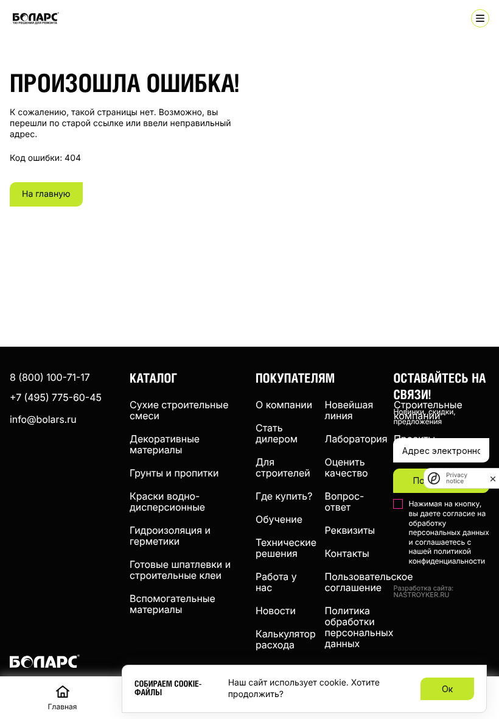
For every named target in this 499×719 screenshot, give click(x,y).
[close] (492, 478)
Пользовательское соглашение (369, 581)
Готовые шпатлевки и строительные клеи (180, 569)
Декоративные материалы (165, 444)
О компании (284, 404)
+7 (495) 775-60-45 (56, 397)
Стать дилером (277, 433)
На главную (46, 194)
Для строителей (283, 467)
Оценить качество (346, 467)
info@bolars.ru (43, 419)
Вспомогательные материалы (172, 603)
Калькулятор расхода (286, 639)
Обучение (279, 519)
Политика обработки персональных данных (359, 627)
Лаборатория (356, 439)
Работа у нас (276, 581)
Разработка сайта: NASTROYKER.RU (423, 591)
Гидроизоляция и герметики (170, 535)
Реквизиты (350, 530)
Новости (276, 610)
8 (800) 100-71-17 (50, 377)
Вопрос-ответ (345, 501)
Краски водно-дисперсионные (167, 501)
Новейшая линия (349, 410)
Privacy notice (456, 478)
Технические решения (286, 547)
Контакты (347, 553)
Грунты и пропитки (174, 473)
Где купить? (284, 496)
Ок (447, 689)
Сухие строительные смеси (179, 410)
